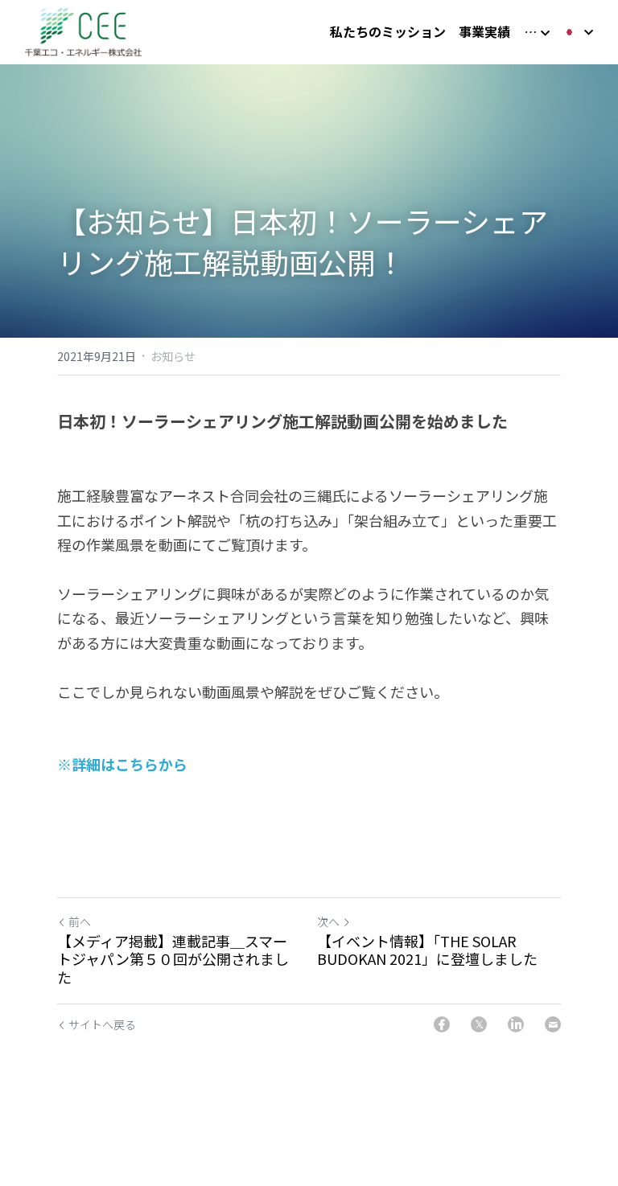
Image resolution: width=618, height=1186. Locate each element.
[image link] (83, 31)
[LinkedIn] (516, 1024)
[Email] (553, 1024)
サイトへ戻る (102, 1024)
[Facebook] (442, 1024)
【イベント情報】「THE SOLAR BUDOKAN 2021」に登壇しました (427, 950)
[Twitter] (479, 1024)
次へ (328, 921)
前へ (79, 921)
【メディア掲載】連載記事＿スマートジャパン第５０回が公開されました (173, 959)
